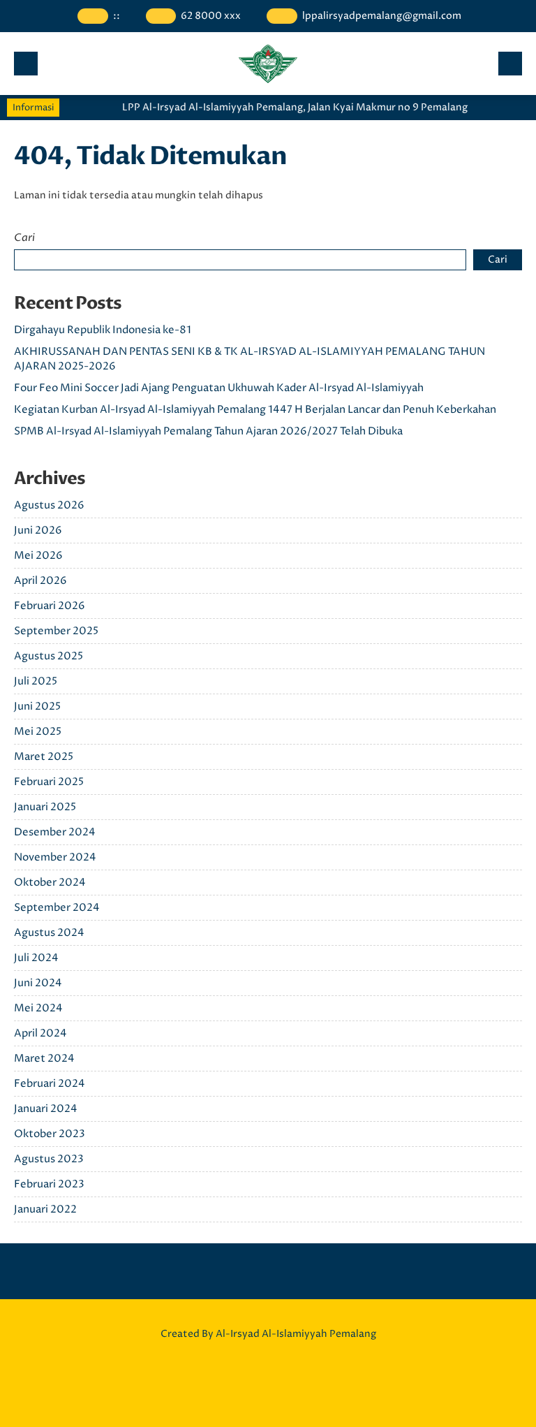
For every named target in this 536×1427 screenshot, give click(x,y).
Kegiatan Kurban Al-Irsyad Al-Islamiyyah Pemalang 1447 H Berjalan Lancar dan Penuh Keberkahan (255, 409)
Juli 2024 (36, 958)
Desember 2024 (55, 832)
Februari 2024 (49, 1083)
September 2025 (56, 631)
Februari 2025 (49, 782)
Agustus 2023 (49, 1159)
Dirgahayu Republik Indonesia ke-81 (102, 330)
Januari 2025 (45, 807)
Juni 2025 (37, 706)
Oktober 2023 (49, 1134)
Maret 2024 (44, 1058)
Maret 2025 (43, 756)
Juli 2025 (35, 681)
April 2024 (40, 1033)
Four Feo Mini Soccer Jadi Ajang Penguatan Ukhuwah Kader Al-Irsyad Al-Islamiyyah (219, 388)
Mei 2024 (38, 1008)
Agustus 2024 (49, 932)
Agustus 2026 (49, 505)
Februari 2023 (49, 1184)
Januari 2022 (45, 1209)
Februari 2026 (49, 606)
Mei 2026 (38, 555)
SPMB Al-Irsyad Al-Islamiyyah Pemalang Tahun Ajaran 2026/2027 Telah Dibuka (208, 431)
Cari (24, 237)
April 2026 (40, 580)
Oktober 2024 (50, 882)
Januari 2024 (45, 1109)
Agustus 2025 (48, 656)
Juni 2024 (38, 983)
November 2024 (55, 857)
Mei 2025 (37, 731)
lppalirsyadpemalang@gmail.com (381, 15)
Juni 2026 (38, 530)
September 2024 (57, 907)
